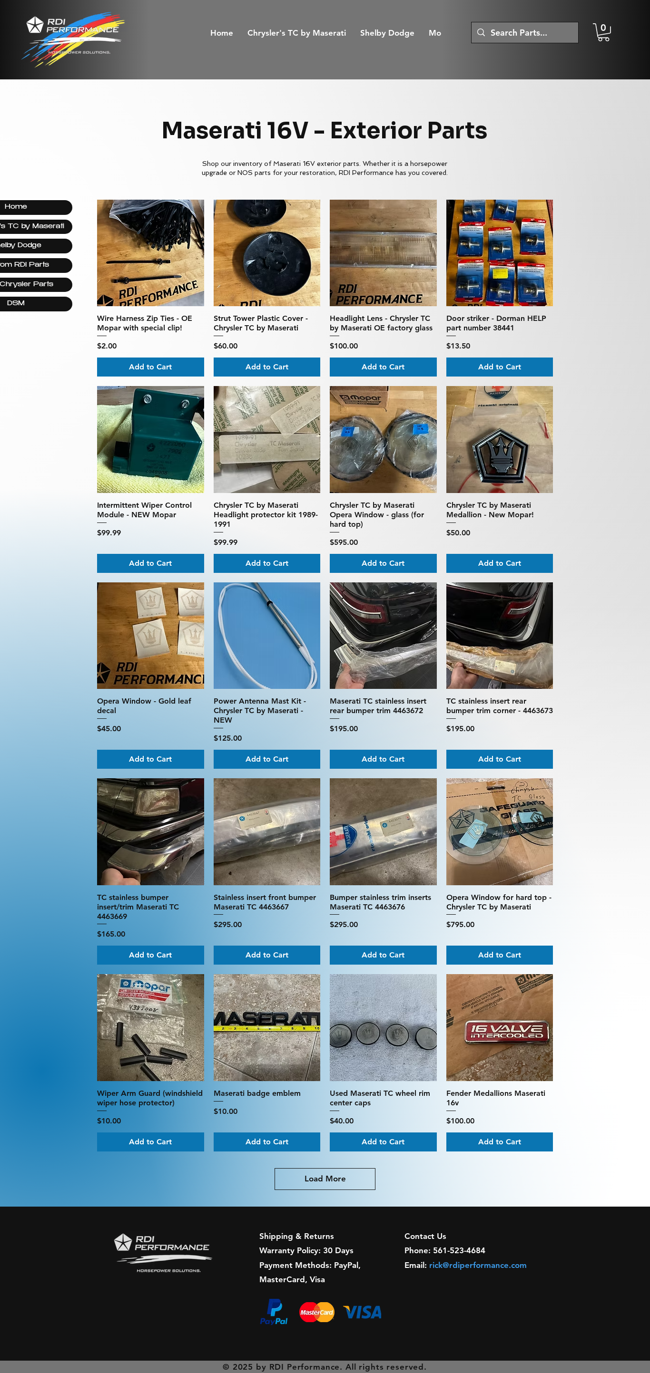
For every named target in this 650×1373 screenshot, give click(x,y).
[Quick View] (150, 253)
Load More (325, 1178)
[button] (603, 32)
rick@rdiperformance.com (478, 1265)
